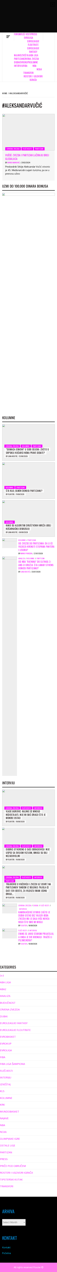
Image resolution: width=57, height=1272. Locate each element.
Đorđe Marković (13, 162)
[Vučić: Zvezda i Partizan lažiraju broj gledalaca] (28, 132)
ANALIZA (21, 558)
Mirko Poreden (27, 553)
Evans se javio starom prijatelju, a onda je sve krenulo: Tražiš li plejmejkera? (36, 937)
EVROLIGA (28, 37)
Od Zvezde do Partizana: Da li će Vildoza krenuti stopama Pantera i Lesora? (36, 547)
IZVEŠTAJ (25, 55)
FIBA (25, 66)
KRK (2, 1104)
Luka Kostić (13, 456)
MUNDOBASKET (9, 1111)
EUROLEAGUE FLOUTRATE (33, 42)
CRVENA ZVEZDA (31, 59)
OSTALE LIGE (7, 1145)
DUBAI (17, 62)
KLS (2, 1091)
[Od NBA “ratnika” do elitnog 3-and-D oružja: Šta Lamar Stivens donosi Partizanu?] (9, 666)
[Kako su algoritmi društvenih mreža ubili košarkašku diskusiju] (28, 518)
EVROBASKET (8, 1036)
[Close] (52, 4)
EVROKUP (24, 62)
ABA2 (3, 989)
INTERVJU (18, 66)
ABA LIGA (34, 55)
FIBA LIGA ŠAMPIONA (12, 1063)
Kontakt (6, 1247)
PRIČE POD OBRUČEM (13, 1165)
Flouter (11, 494)
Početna (6, 1253)
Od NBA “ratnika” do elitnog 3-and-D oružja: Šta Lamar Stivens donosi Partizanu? (35, 565)
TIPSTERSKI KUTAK (11, 1179)
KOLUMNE (33, 62)
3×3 (2, 975)
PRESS (34, 34)
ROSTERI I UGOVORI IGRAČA (33, 78)
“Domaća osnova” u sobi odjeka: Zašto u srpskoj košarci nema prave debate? (27, 451)
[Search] (49, 36)
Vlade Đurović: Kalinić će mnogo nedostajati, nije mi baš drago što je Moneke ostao (26, 815)
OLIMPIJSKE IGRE (10, 1138)
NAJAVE (17, 55)
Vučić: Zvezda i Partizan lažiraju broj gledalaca (27, 157)
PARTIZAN (19, 59)
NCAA (39, 69)
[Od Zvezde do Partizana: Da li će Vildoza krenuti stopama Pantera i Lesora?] (9, 542)
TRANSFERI (28, 73)
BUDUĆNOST (7, 1002)
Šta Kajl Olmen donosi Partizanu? (24, 491)
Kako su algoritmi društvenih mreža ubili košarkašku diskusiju (28, 527)
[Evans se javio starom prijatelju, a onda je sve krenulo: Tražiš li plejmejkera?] (9, 933)
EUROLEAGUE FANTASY (33, 50)
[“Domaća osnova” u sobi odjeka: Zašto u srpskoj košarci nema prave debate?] (28, 442)
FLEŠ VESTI (26, 34)
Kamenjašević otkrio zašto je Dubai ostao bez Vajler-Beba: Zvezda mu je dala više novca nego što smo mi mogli (34, 917)
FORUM (17, 34)
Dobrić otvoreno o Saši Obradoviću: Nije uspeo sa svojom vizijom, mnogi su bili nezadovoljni (28, 853)
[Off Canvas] (8, 37)
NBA (35, 66)
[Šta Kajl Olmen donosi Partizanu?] (28, 480)
